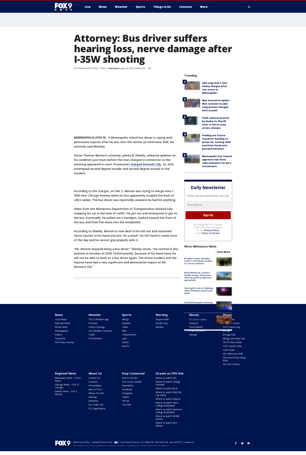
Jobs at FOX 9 (95, 389)
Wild (124, 330)
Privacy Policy (211, 230)
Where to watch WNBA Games (167, 417)
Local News (61, 319)
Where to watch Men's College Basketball (167, 404)
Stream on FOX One (170, 373)
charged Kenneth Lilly (146, 164)
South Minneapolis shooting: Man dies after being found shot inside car (198, 305)
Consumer (60, 338)
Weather (94, 315)
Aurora (125, 346)
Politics (58, 334)
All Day (226, 330)
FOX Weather (95, 338)
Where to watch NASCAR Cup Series (168, 394)
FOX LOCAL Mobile (132, 381)
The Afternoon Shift (233, 353)
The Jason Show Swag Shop (234, 359)
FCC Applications (97, 408)
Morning (162, 315)
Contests (93, 381)
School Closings (96, 326)
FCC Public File (95, 404)
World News (61, 326)
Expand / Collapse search (249, 6)
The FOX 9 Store (231, 364)
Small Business (197, 330)
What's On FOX (96, 393)
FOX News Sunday (64, 342)
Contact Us (94, 377)
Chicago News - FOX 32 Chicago (67, 386)
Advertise (93, 400)
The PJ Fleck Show (232, 342)
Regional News (65, 373)
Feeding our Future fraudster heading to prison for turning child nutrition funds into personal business (216, 142)
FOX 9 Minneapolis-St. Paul (86, 68)
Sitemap (92, 397)
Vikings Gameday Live (234, 338)
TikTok (125, 400)
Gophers (126, 323)
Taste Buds (228, 349)
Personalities (95, 385)
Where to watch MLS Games (166, 424)
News (103, 68)
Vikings (125, 319)
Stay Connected (133, 373)
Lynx (124, 338)
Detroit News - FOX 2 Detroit (66, 393)
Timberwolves (129, 334)
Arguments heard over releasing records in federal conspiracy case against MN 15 (198, 320)
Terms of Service (210, 233)
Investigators (61, 330)
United (125, 342)
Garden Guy (162, 323)
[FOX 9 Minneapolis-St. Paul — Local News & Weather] (65, 7)
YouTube (126, 404)
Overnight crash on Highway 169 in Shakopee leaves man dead (198, 290)
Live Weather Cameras (100, 330)
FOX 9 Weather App (98, 319)
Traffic (91, 334)
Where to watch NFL (166, 377)
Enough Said (229, 334)
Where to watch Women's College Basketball (169, 411)
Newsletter (127, 385)
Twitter (125, 397)
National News (62, 323)
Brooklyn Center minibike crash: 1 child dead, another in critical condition (198, 261)
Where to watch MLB (167, 388)
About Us (95, 373)
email (248, 443)
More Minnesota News (200, 246)
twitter (242, 443)
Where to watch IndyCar (168, 398)
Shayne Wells (162, 319)
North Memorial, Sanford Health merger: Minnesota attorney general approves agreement (197, 276)
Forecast (93, 323)
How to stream (130, 377)
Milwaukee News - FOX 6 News (68, 379)
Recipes (160, 326)
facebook (235, 443)
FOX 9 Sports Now (232, 346)
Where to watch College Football (168, 383)
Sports (126, 315)
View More (223, 252)
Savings (193, 334)
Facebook (127, 389)
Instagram (127, 393)
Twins (125, 326)
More (204, 7)
